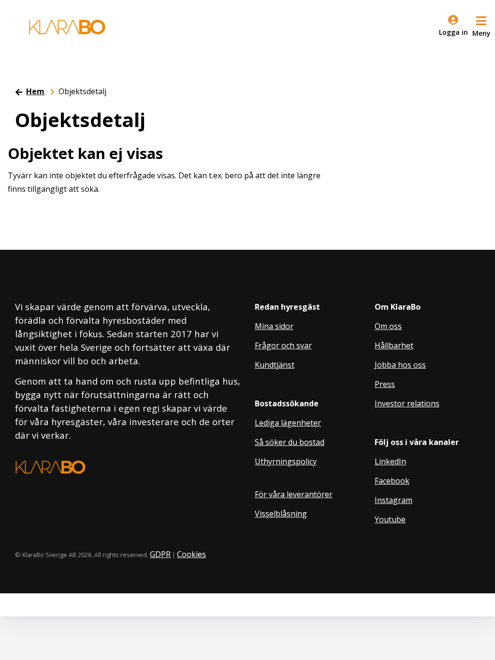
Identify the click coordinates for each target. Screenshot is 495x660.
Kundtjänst (274, 364)
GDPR (160, 554)
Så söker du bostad (289, 442)
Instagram (393, 500)
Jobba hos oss (400, 364)
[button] (481, 25)
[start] (67, 27)
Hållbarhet (394, 345)
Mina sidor (274, 326)
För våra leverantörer (294, 494)
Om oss (388, 326)
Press (385, 384)
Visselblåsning (281, 513)
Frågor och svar (283, 345)
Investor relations (407, 403)
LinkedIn (390, 461)
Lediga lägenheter (288, 422)
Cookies (191, 554)
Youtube (390, 519)
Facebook (392, 480)
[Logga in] (453, 27)
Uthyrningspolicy (286, 461)
